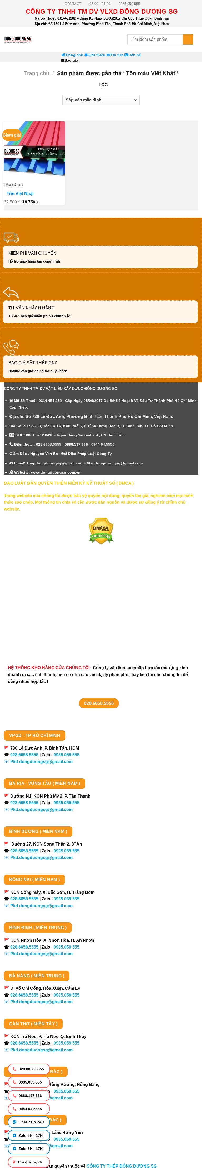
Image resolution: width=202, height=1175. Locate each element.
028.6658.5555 (31, 1069)
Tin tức (116, 55)
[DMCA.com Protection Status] (101, 531)
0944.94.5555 (30, 1109)
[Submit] (188, 39)
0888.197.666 (30, 1096)
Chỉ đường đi (29, 1162)
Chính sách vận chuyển (33, 595)
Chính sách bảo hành (30, 641)
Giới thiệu (96, 55)
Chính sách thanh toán (32, 586)
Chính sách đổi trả (27, 632)
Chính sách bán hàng (30, 577)
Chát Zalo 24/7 (31, 1122)
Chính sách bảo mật (29, 604)
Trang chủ (74, 55)
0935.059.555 (30, 1082)
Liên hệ (134, 55)
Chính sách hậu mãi (29, 613)
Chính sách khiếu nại (30, 623)
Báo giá (71, 60)
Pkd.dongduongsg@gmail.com (41, 761)
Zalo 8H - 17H (30, 1135)
